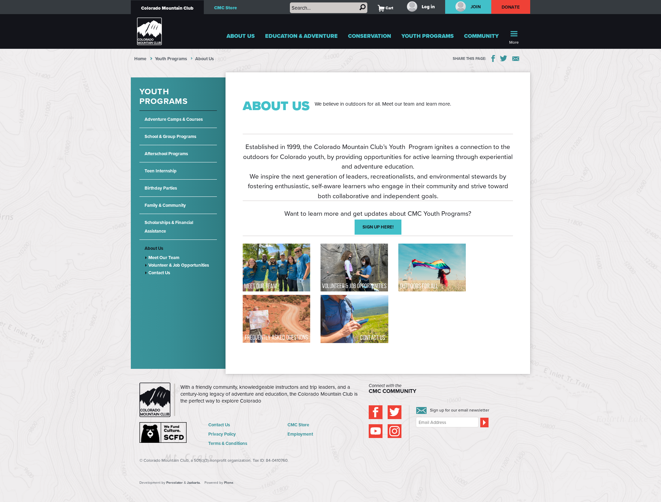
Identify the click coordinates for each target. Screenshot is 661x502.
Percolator (174, 482)
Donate (511, 7)
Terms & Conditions (227, 443)
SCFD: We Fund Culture (163, 432)
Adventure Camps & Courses (174, 119)
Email (515, 58)
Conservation (369, 36)
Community (481, 36)
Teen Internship (161, 171)
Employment (300, 434)
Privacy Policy (222, 434)
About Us (241, 36)
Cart (385, 8)
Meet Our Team (163, 257)
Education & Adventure (301, 36)
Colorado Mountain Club (167, 8)
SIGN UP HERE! (378, 227)
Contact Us (159, 272)
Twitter (503, 58)
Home (140, 58)
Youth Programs (427, 36)
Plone (228, 482)
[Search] (362, 7)
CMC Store (225, 7)
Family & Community (165, 205)
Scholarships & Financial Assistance (169, 226)
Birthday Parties (161, 188)
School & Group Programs (170, 136)
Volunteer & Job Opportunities (178, 265)
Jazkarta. (194, 482)
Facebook (493, 58)
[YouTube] (375, 431)
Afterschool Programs (166, 153)
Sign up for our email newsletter (459, 410)
